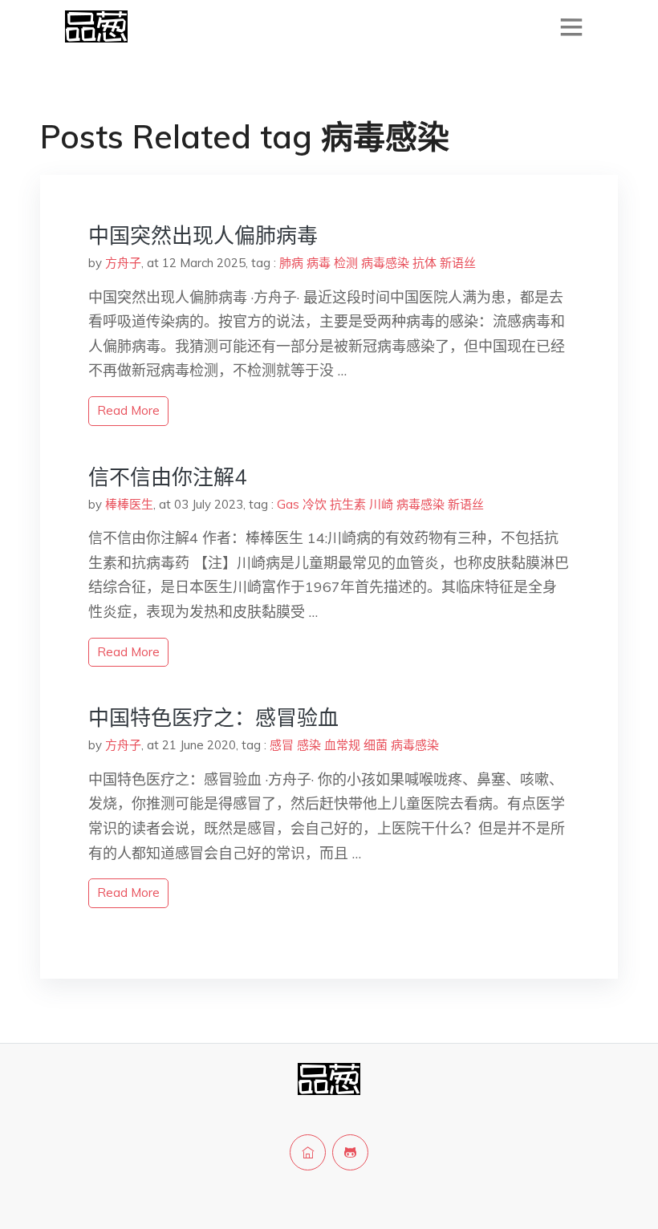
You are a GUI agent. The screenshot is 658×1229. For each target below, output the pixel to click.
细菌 (376, 744)
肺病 (291, 262)
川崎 (381, 504)
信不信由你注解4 (167, 477)
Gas (288, 504)
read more (128, 410)
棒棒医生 (129, 504)
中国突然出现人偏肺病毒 (203, 235)
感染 (309, 744)
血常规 (342, 744)
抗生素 (348, 504)
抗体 (424, 262)
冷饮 (315, 504)
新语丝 (458, 262)
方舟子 (123, 262)
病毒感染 (385, 262)
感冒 (282, 744)
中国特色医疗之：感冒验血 (213, 717)
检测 (346, 262)
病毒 (319, 262)
